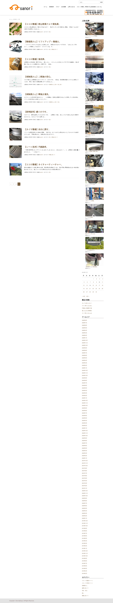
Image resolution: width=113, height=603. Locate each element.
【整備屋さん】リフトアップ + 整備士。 (42, 41)
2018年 (15, 19)
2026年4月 (84, 330)
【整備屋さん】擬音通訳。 (91, 266)
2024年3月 (84, 393)
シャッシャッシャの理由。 (91, 36)
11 (102, 282)
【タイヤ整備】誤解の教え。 (92, 151)
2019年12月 (85, 520)
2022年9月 (84, 438)
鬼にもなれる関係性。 (87, 310)
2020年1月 (84, 518)
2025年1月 (84, 368)
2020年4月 (84, 510)
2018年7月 (84, 563)
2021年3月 (84, 483)
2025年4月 (84, 360)
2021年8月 (84, 470)
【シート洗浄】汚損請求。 (36, 146)
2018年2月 (84, 573)
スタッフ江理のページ (87, 583)
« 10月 (83, 296)
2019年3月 (84, 543)
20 (87, 288)
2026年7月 (84, 323)
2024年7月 (84, 383)
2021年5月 (84, 478)
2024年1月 (84, 398)
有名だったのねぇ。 (90, 102)
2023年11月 (85, 403)
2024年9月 (84, 378)
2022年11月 (85, 433)
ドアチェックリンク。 (90, 52)
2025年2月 (84, 365)
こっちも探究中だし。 (90, 250)
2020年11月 (85, 493)
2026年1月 (84, 338)
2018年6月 (84, 566)
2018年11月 (85, 553)
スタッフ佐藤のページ (87, 580)
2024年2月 (84, 395)
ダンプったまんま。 (90, 85)
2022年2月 (84, 455)
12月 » (87, 296)
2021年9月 (84, 468)
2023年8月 (84, 410)
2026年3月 (84, 333)
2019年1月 (84, 548)
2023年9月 (84, 408)
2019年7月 (84, 533)
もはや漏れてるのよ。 (90, 135)
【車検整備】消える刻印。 (91, 69)
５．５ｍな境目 (89, 217)
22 (93, 288)
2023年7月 (84, 413)
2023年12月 (85, 400)
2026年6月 (84, 325)
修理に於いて (85, 588)
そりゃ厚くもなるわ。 (87, 305)
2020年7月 (84, 503)
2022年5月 (84, 448)
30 (96, 292)
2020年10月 (85, 495)
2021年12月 (85, 460)
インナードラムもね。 (90, 184)
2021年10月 (85, 465)
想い (50, 31)
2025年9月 (84, 348)
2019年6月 (84, 536)
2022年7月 (84, 443)
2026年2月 (84, 335)
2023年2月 (84, 425)
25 (102, 288)
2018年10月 (85, 556)
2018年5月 (84, 568)
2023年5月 (84, 418)
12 (83, 285)
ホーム (45, 6)
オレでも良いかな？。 (87, 303)
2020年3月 (84, 513)
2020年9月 (84, 498)
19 (83, 288)
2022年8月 (84, 440)
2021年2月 (84, 485)
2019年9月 (84, 528)
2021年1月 (84, 488)
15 (93, 285)
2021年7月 (84, 473)
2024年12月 (85, 370)
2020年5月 (84, 508)
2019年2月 (84, 546)
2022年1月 (84, 458)
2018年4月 (84, 571)
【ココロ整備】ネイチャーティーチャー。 (43, 164)
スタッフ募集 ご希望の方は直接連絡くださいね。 (90, 6)
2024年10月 (85, 375)
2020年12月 (85, 490)
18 (102, 285)
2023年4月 (84, 420)
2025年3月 (84, 363)
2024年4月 (84, 390)
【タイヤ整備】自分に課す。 (37, 129)
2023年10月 (85, 405)
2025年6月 (84, 355)
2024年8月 (84, 380)
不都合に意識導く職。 (87, 308)
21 (90, 288)
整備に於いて (55, 49)
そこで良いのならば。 (87, 313)
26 (83, 292)
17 (99, 285)
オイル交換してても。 (90, 118)
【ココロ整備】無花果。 (35, 59)
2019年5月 (84, 538)
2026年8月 (84, 320)
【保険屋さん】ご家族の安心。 (38, 76)
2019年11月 (85, 523)
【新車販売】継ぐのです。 (36, 111)
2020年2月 (84, 515)
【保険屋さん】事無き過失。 (37, 94)
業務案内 (51, 6)
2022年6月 (84, 445)
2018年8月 (84, 561)
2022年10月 (85, 435)
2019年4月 (84, 541)
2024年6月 (84, 385)
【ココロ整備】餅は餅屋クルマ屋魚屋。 (42, 23)
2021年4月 (84, 480)
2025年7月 (84, 353)
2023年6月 (84, 415)
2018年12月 (85, 551)
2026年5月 (84, 328)
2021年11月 (85, 463)
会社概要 (63, 6)
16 (96, 285)
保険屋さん (51, 84)
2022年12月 (85, 430)
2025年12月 (85, 340)
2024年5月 (84, 388)
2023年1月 (84, 428)
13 (87, 285)
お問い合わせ (71, 6)
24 (99, 288)
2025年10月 (85, 345)
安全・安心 (57, 84)
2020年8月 (84, 500)
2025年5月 (84, 358)
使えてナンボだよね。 (90, 233)
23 (96, 288)
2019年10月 (85, 525)
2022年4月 (84, 450)
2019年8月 (84, 531)
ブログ (57, 6)
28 (90, 292)
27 (87, 292)
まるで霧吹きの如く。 (90, 168)
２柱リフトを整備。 (90, 200)
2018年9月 (84, 558)
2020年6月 (84, 505)
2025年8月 (84, 350)
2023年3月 (84, 423)
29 (93, 292)
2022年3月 (84, 453)
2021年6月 (84, 475)
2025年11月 (85, 343)
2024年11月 (85, 373)
